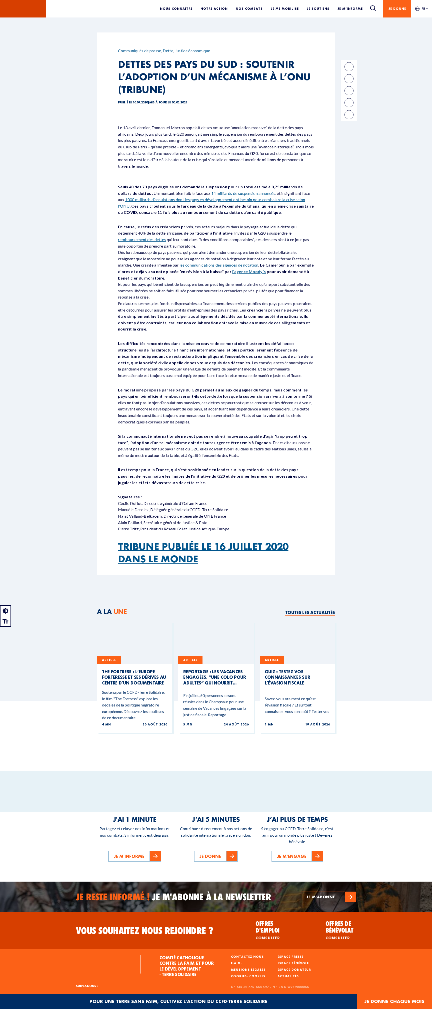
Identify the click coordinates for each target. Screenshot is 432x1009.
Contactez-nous (247, 957)
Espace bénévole (293, 963)
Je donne (397, 8)
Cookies (257, 976)
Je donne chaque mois (394, 1001)
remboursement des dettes (142, 239)
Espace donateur (294, 970)
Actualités (288, 976)
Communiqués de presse (139, 50)
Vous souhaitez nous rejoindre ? (145, 931)
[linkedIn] (349, 78)
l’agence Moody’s (249, 271)
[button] (328, 897)
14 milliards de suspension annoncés (243, 193)
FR (424, 8)
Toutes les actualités (310, 612)
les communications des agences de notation (219, 265)
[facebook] (349, 66)
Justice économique (192, 50)
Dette (168, 50)
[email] (349, 90)
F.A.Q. (236, 963)
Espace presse (291, 957)
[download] (349, 114)
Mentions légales (248, 970)
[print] (349, 102)
